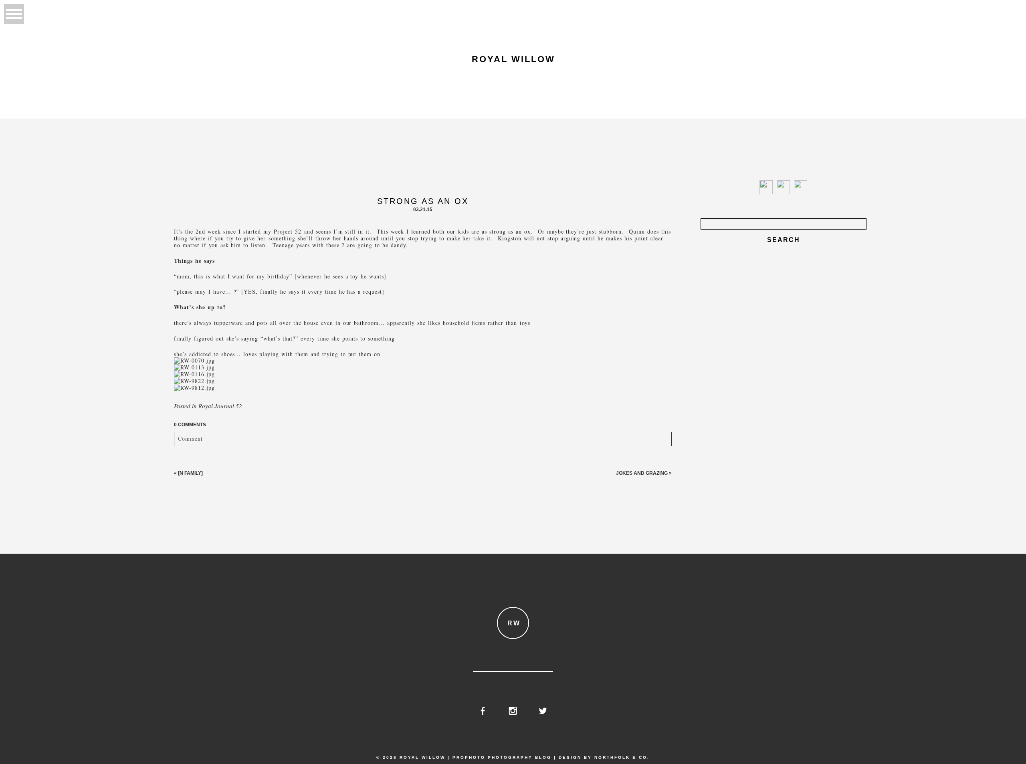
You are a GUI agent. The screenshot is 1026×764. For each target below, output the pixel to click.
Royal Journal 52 (220, 406)
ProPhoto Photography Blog (501, 757)
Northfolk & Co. (622, 757)
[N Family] (190, 473)
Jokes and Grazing (642, 473)
